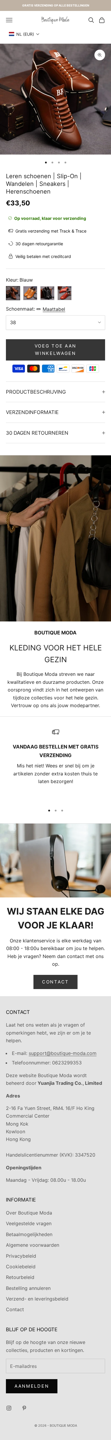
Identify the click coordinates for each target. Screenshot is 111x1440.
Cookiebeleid (21, 1266)
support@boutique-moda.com (62, 1053)
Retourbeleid (20, 1277)
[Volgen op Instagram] (9, 1408)
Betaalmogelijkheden (29, 1234)
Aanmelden (32, 1386)
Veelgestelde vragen (29, 1223)
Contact (55, 982)
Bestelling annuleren (28, 1288)
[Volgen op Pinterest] (24, 1408)
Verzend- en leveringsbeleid (37, 1299)
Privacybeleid (21, 1256)
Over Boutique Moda (29, 1213)
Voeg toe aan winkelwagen (55, 349)
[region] (55, 764)
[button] (24, 34)
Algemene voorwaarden (32, 1245)
